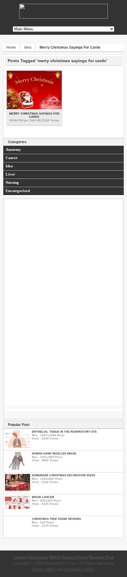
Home (11, 47)
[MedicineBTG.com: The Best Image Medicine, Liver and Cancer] (63, 17)
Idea (27, 47)
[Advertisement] (63, 255)
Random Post (101, 557)
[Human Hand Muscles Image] (17, 468)
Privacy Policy (74, 557)
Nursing (12, 182)
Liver (10, 174)
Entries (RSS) (44, 569)
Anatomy (13, 149)
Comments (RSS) (79, 569)
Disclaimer (38, 557)
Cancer (12, 158)
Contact (20, 557)
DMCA (54, 557)
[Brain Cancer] (17, 507)
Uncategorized (18, 191)
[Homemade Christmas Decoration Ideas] (17, 489)
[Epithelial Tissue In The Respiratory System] (17, 446)
